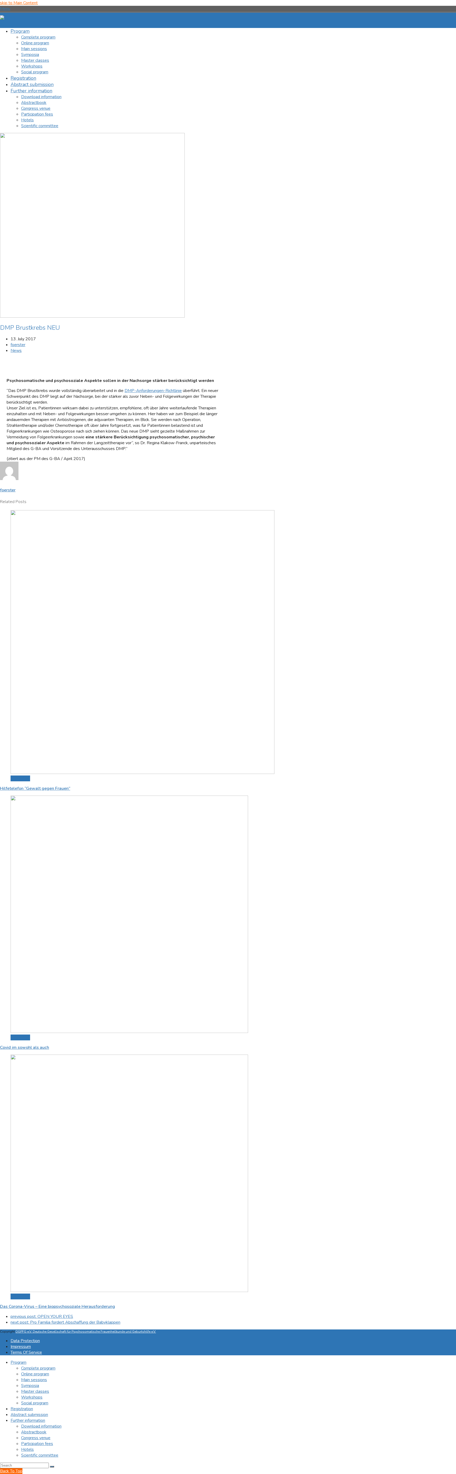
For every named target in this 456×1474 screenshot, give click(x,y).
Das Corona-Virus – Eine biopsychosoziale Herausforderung (57, 1306)
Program (18, 1362)
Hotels (27, 1449)
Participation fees (37, 1444)
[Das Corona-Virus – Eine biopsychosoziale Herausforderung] (129, 1291)
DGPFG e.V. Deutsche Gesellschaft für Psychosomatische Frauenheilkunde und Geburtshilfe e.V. (86, 1331)
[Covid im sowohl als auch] (129, 1032)
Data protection (25, 1341)
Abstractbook (33, 1432)
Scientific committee (39, 1455)
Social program (34, 1403)
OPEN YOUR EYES (42, 1316)
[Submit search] (52, 1466)
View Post (20, 778)
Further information (28, 1420)
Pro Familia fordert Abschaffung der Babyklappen (65, 1322)
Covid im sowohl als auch (24, 1047)
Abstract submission (29, 1415)
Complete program (38, 1368)
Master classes (35, 1391)
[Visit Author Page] (9, 479)
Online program (35, 1374)
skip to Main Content (19, 3)
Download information (41, 1426)
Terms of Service (26, 1352)
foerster (18, 345)
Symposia (30, 1386)
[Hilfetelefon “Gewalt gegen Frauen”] (142, 773)
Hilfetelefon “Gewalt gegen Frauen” (35, 788)
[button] (5, 9)
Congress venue (35, 1438)
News (16, 350)
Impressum (21, 1346)
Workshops (31, 1397)
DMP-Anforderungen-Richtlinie (153, 391)
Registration (22, 1409)
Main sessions (34, 1380)
